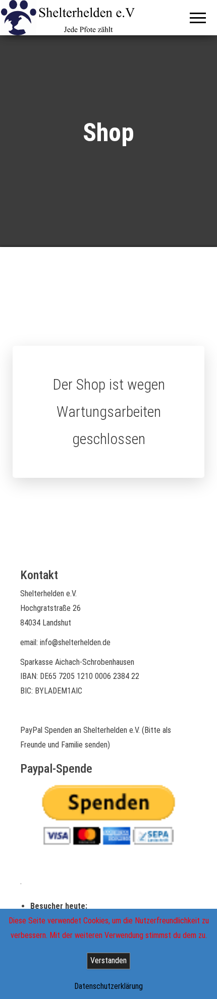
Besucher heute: (59, 906)
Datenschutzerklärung (108, 986)
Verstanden (108, 960)
